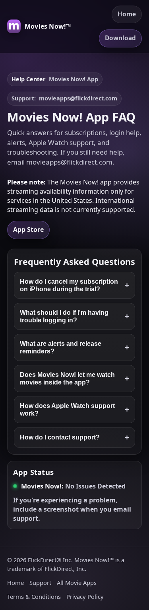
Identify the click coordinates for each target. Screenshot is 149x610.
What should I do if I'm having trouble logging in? (74, 316)
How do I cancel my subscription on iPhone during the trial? (74, 285)
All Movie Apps (77, 582)
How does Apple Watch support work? (74, 409)
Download (120, 38)
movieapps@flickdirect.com (78, 98)
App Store (28, 229)
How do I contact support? (74, 437)
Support (40, 582)
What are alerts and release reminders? (74, 347)
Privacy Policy (85, 596)
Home (127, 14)
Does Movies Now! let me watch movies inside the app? (74, 378)
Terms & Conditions (34, 596)
